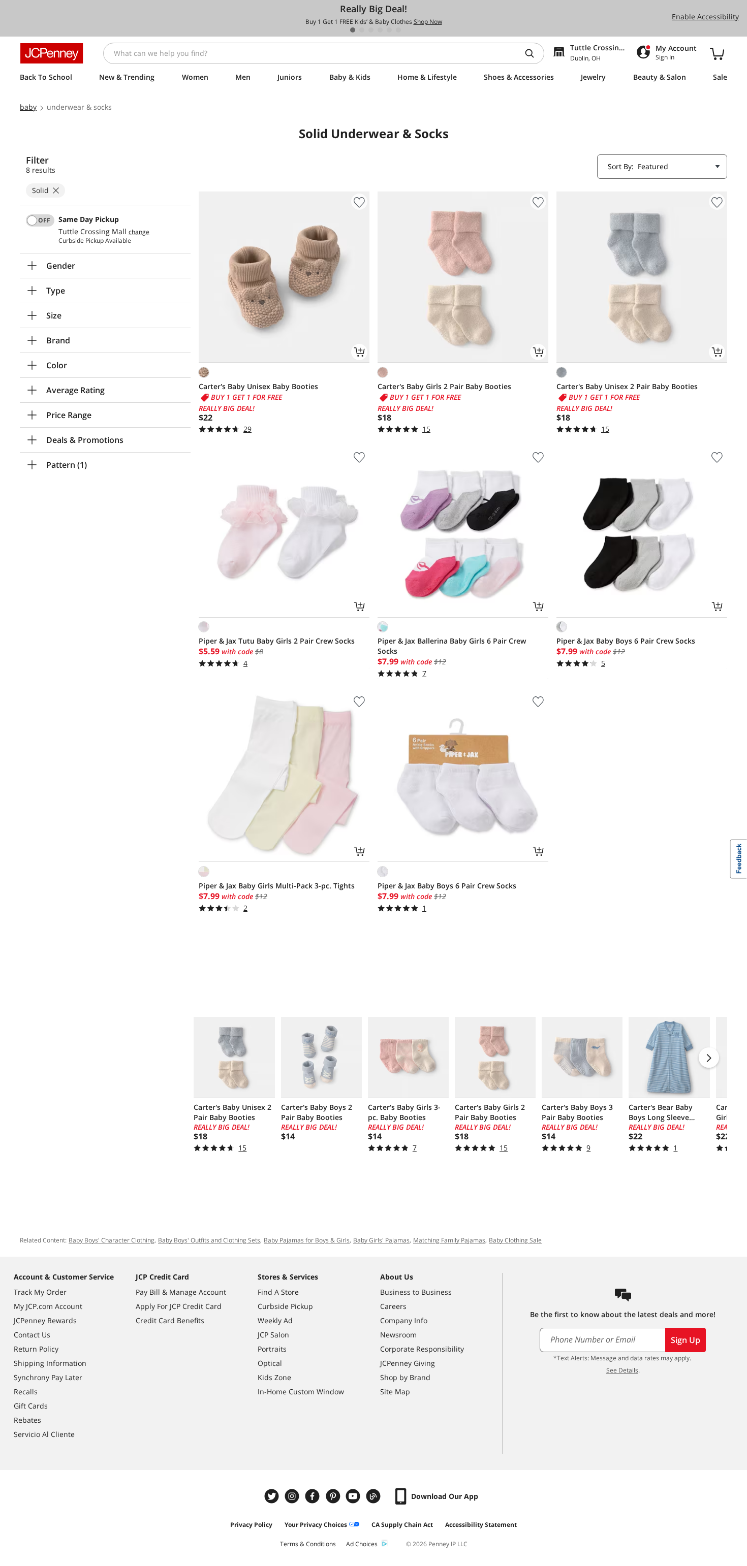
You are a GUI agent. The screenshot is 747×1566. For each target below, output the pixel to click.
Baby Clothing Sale (515, 1240)
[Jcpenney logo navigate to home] (51, 53)
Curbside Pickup (285, 1306)
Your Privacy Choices (316, 1524)
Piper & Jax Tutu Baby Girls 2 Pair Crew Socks (277, 641)
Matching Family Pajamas (449, 1240)
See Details (622, 1370)
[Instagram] (293, 1496)
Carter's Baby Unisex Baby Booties (258, 386)
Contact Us (32, 1334)
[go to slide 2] (361, 30)
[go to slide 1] (352, 30)
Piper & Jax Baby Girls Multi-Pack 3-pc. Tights (277, 885)
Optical (270, 1363)
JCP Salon (273, 1334)
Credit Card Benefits (170, 1320)
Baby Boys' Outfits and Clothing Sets (209, 1240)
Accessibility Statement (481, 1524)
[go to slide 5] (389, 30)
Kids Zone (274, 1377)
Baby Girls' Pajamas (381, 1240)
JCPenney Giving (407, 1363)
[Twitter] (273, 1496)
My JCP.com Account (48, 1306)
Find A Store (278, 1292)
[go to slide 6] (398, 30)
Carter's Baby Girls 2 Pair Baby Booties (444, 386)
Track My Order (40, 1292)
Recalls (26, 1391)
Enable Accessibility (705, 16)
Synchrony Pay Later (48, 1377)
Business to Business (416, 1292)
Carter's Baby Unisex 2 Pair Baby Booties (627, 386)
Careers (393, 1306)
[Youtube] (354, 1496)
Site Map (395, 1391)
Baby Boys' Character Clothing (111, 1240)
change (139, 232)
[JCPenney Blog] (374, 1496)
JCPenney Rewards (45, 1320)
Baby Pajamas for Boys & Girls (307, 1240)
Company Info (403, 1320)
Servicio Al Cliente (44, 1434)
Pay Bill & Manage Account (181, 1292)
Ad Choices (362, 1544)
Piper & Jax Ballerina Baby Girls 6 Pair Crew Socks (452, 646)
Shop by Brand (405, 1377)
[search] (533, 53)
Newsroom (398, 1334)
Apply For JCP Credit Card (179, 1306)
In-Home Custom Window (301, 1391)
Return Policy (36, 1349)
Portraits (272, 1349)
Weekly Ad (275, 1320)
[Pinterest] (334, 1496)
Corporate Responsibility (422, 1349)
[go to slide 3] (371, 30)
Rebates (27, 1420)
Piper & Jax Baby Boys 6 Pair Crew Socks (625, 641)
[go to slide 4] (380, 30)
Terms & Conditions (308, 1544)
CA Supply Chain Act (402, 1524)
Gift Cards (31, 1406)
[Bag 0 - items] (717, 53)
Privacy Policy (251, 1524)
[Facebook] (313, 1496)
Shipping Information (50, 1363)
